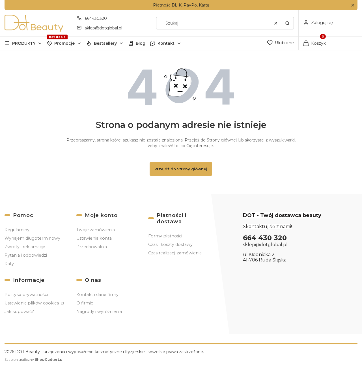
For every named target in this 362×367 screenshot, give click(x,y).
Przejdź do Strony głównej (180, 169)
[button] (352, 5)
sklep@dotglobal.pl (103, 28)
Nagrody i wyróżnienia (99, 311)
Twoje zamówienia (95, 229)
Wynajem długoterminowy (32, 238)
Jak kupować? (19, 311)
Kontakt (166, 43)
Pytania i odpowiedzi (26, 255)
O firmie (84, 303)
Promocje (64, 43)
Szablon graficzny (34, 359)
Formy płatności (165, 236)
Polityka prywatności (26, 294)
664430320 (96, 18)
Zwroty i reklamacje (25, 246)
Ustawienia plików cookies (32, 303)
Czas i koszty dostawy (170, 244)
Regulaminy (17, 229)
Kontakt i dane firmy (97, 294)
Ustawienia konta (94, 238)
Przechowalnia (91, 246)
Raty (9, 263)
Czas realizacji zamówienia (175, 253)
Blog (140, 43)
